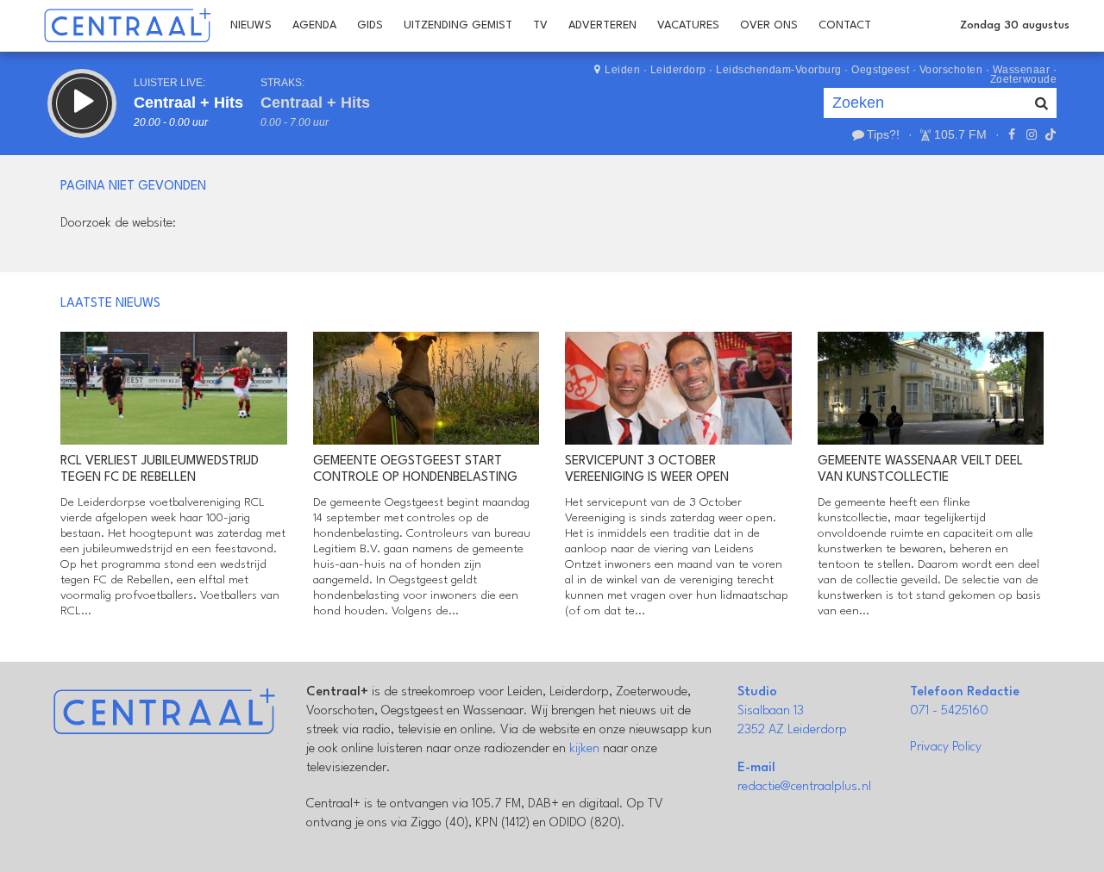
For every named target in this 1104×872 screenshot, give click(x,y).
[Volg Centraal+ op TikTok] (1049, 134)
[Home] (127, 25)
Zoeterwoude (1023, 79)
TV (540, 25)
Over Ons (769, 25)
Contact (845, 25)
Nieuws (251, 25)
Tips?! (883, 134)
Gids (370, 25)
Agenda (314, 25)
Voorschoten (951, 70)
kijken (584, 749)
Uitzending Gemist (458, 25)
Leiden (622, 70)
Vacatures (688, 25)
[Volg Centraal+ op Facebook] (1012, 134)
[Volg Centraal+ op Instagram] (1031, 134)
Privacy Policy (946, 747)
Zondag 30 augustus (1015, 25)
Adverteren (602, 25)
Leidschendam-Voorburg (779, 70)
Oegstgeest (880, 70)
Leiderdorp (678, 70)
